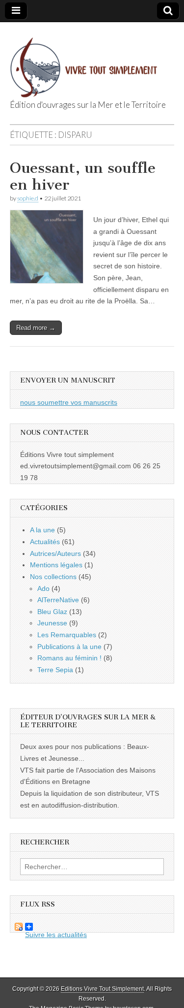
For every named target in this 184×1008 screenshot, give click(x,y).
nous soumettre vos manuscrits (68, 402)
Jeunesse (52, 623)
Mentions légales (56, 565)
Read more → (35, 327)
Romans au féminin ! (69, 658)
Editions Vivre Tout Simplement (102, 988)
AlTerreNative (58, 600)
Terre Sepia (55, 670)
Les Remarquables (66, 635)
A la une (42, 530)
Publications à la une (69, 646)
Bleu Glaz (52, 612)
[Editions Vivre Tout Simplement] (83, 61)
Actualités (45, 542)
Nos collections (53, 577)
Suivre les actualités (48, 927)
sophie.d (27, 198)
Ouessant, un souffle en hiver (83, 176)
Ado (43, 588)
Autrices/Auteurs (55, 553)
